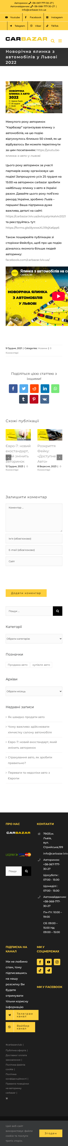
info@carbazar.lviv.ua (34, 9)
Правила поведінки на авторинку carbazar (17, 1088)
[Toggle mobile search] (53, 41)
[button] (8, 457)
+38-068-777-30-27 (44, 6)
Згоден (51, 1133)
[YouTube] (48, 962)
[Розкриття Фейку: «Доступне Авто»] (50, 431)
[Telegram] (48, 970)
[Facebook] (40, 962)
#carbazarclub (14, 1044)
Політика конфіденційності (16, 1076)
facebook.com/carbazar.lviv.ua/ (28, 260)
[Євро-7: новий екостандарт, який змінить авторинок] (18, 431)
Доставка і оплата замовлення (16, 1057)
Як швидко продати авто (26, 717)
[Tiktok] (40, 970)
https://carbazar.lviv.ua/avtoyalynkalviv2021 (36, 216)
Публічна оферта (16, 1050)
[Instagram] (57, 962)
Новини (42, 348)
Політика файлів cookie (15, 1067)
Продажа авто (18, 664)
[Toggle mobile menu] (60, 41)
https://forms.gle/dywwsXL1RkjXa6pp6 (33, 227)
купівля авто (41, 664)
